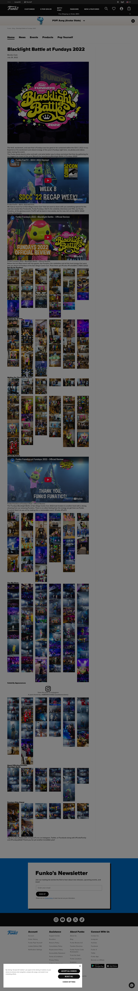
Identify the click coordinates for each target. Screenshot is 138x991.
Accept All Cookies (69, 971)
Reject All (69, 976)
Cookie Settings (69, 982)
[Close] (80, 966)
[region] (42, 975)
